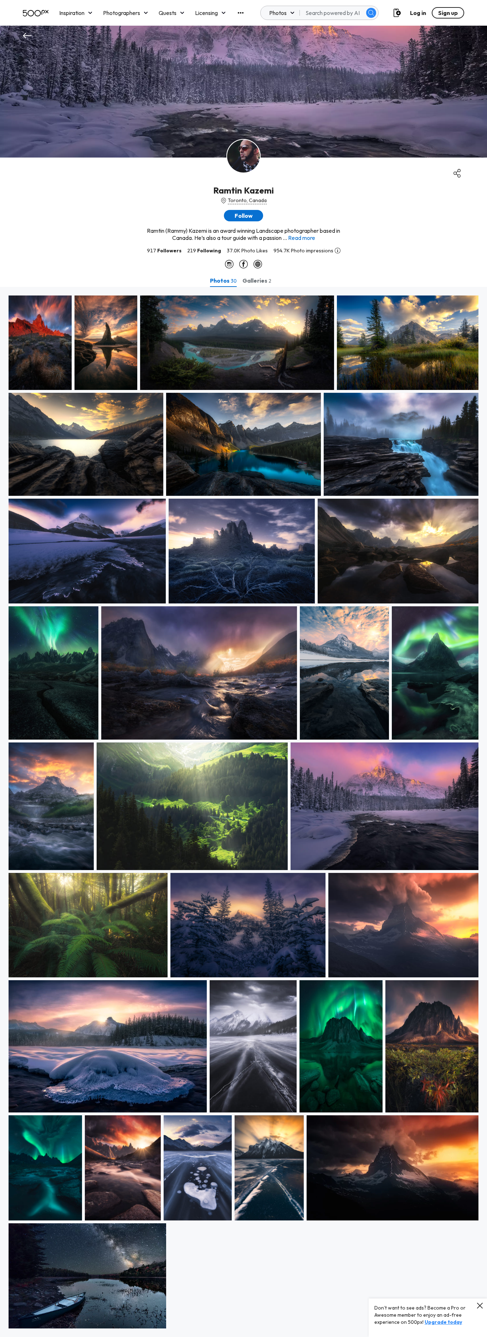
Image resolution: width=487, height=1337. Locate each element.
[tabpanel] (243, 812)
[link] (40, 342)
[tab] (223, 280)
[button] (371, 13)
